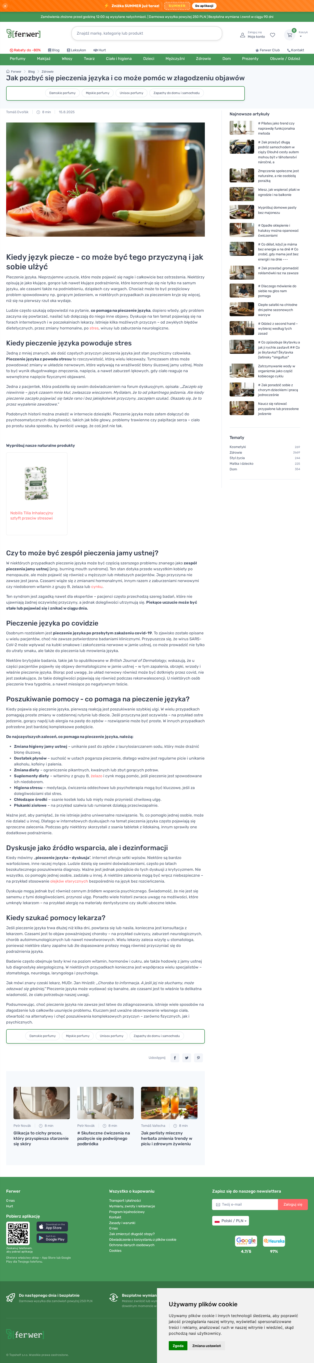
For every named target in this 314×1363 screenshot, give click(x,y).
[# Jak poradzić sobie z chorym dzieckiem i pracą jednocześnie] (242, 389)
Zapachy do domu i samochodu (177, 93)
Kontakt (297, 50)
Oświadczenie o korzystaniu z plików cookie (142, 1240)
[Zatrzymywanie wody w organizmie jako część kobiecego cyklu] (242, 371)
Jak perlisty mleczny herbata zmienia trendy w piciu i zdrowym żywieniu (166, 1138)
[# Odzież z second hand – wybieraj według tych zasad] (242, 328)
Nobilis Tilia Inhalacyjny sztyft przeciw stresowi (31, 515)
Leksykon (78, 50)
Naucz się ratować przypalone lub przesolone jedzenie (278, 409)
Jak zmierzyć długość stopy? (132, 1234)
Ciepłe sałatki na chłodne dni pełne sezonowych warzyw (277, 310)
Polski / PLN (232, 1220)
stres (94, 328)
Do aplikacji (204, 6)
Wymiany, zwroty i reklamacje (132, 1206)
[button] (52, 1226)
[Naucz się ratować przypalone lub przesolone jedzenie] (242, 408)
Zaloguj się (293, 1204)
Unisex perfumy (131, 93)
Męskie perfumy (97, 93)
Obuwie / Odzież (285, 58)
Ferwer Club (270, 50)
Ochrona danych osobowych (132, 1245)
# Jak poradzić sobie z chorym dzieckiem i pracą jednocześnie (278, 390)
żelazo (96, 776)
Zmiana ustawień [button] (206, 1346)
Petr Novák (22, 1126)
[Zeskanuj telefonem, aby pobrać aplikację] (19, 1233)
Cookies (115, 1251)
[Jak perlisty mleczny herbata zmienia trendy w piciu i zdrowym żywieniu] (169, 1103)
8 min (46, 112)
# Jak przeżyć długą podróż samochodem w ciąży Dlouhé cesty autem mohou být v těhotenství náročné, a (278, 152)
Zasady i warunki (122, 1223)
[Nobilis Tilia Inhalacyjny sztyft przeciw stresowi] (36, 479)
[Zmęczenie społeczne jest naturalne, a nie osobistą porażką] (242, 175)
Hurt (102, 50)
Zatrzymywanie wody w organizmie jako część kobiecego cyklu (276, 371)
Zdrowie (47, 71)
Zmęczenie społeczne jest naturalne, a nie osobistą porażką (278, 176)
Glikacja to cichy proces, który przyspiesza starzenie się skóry (41, 1138)
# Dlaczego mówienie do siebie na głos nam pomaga (277, 291)
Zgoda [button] (178, 1346)
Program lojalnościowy (127, 1212)
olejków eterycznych (69, 881)
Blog (56, 50)
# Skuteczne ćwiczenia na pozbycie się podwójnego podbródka (103, 1138)
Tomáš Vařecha (153, 1126)
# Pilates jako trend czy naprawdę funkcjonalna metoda (276, 128)
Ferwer (16, 71)
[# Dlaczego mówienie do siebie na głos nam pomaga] (242, 291)
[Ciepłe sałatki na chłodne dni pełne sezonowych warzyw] (242, 309)
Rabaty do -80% (27, 50)
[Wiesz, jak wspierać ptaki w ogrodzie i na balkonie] (242, 194)
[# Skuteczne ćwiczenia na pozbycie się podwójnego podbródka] (105, 1103)
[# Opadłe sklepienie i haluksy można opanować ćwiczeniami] (242, 230)
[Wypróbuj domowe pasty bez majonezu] (242, 212)
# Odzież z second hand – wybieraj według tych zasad (278, 329)
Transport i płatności (125, 1201)
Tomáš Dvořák (17, 112)
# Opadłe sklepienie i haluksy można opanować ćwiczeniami (278, 230)
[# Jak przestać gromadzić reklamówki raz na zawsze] (242, 273)
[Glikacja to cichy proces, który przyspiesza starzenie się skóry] (41, 1103)
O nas (10, 1201)
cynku (97, 586)
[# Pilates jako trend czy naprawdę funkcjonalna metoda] (242, 128)
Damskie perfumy (62, 93)
